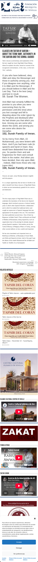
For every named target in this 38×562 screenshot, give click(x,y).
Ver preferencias (19, 554)
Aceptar (19, 542)
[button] (35, 519)
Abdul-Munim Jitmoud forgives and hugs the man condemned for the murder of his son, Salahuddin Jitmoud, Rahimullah (15, 256)
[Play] (3, 45)
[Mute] (29, 45)
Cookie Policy (4, 558)
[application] (19, 45)
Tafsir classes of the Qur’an (11, 317)
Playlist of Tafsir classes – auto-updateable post (18, 293)
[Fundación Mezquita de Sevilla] (19, 6)
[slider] (34, 45)
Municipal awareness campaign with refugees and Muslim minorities (23, 263)
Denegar (19, 548)
